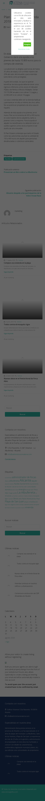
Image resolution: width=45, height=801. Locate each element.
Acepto (27, 44)
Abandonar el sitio (24, 49)
